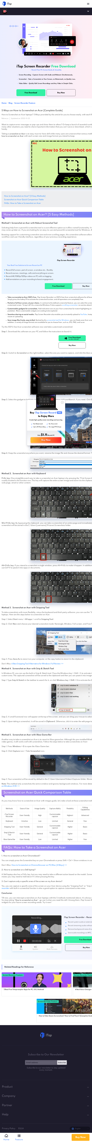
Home (4, 103)
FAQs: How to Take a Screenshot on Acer (23, 203)
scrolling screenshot (70, 305)
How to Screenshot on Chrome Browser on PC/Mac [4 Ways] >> (39, 865)
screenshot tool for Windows (58, 320)
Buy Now (46, 440)
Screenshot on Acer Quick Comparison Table (24, 200)
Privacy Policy (9, 1129)
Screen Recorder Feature (24, 103)
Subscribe (62, 1062)
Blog (10, 103)
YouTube (83, 314)
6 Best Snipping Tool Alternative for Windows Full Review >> (37, 664)
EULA (21, 1129)
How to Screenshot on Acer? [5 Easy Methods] (25, 196)
